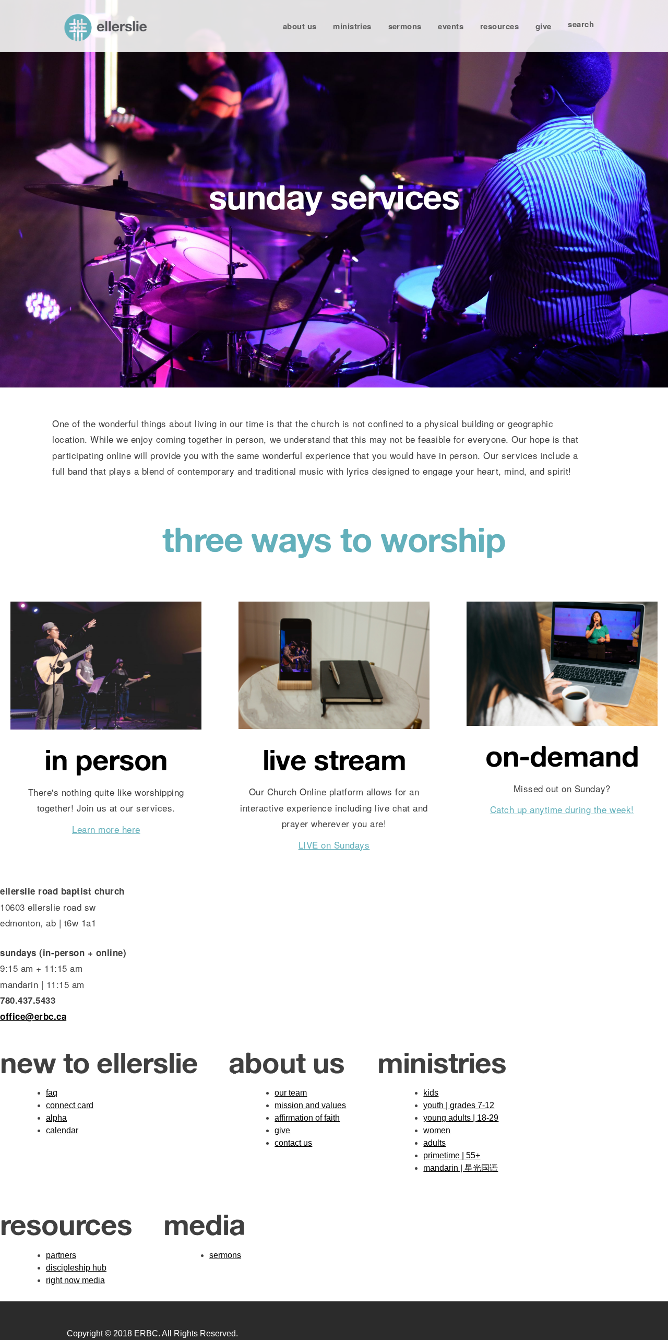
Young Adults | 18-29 (460, 1117)
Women (436, 1130)
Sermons (405, 26)
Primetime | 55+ (451, 1155)
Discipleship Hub (76, 1267)
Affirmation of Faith (307, 1117)
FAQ (51, 1092)
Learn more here (106, 829)
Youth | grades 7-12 (458, 1105)
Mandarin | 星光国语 (460, 1167)
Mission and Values (310, 1105)
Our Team (291, 1092)
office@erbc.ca (33, 1016)
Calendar (62, 1130)
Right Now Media (75, 1280)
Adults (434, 1142)
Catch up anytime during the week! (562, 809)
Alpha (56, 1117)
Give (543, 26)
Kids (430, 1092)
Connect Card (69, 1105)
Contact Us (293, 1142)
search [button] (581, 24)
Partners (61, 1255)
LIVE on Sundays (334, 844)
